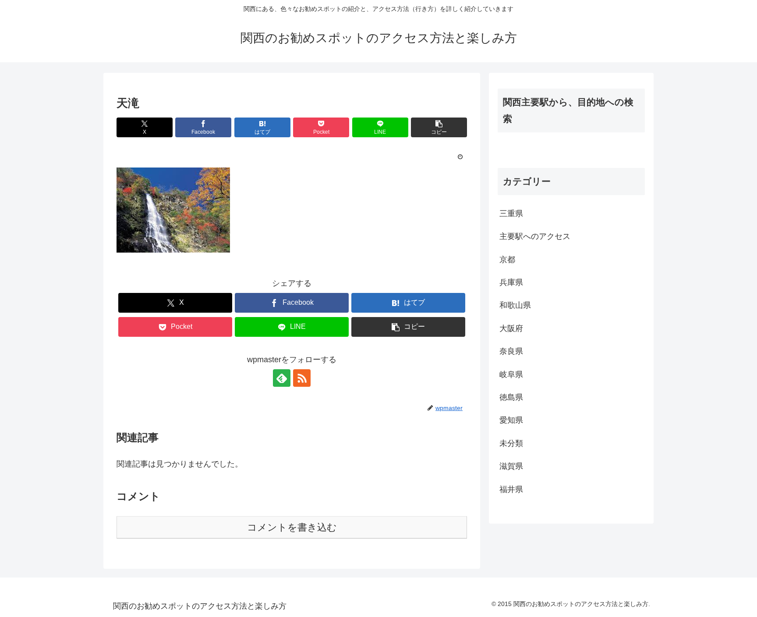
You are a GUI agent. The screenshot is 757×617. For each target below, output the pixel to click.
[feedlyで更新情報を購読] (281, 378)
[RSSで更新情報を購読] (302, 378)
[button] (439, 127)
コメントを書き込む (292, 527)
